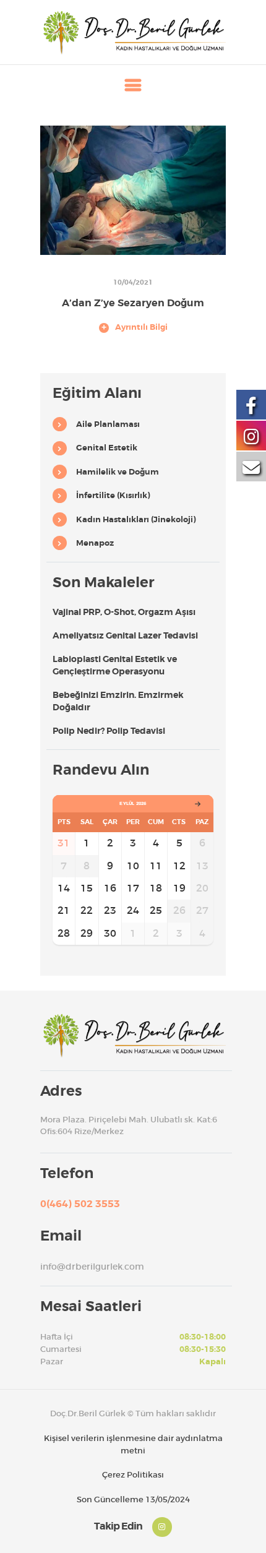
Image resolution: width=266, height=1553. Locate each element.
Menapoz (95, 543)
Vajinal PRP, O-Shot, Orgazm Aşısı (124, 611)
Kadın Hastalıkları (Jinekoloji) (136, 519)
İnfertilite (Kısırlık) (113, 495)
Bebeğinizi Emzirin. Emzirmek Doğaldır (118, 701)
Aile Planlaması (108, 424)
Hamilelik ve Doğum (117, 472)
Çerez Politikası (133, 1474)
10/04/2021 (133, 282)
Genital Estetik (106, 447)
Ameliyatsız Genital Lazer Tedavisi (125, 635)
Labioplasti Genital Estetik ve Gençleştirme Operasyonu (115, 665)
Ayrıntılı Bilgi (141, 327)
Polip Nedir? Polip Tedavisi (109, 730)
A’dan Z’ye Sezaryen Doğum (133, 303)
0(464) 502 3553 (80, 1204)
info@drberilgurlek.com (92, 1266)
